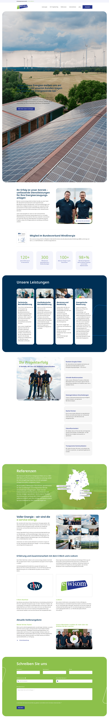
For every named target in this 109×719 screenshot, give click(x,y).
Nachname (46, 669)
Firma (70, 669)
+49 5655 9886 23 (30, 1)
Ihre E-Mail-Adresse (61, 678)
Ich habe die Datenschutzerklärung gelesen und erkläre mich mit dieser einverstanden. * (40, 703)
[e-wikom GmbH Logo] (74, 579)
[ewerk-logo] (35, 582)
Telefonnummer (21, 678)
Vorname (19, 669)
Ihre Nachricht (21, 686)
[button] (35, 640)
